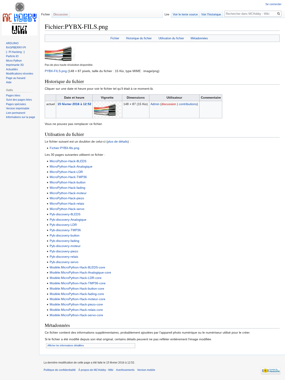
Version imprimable (17, 108)
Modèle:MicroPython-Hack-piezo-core (76, 304)
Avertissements (125, 370)
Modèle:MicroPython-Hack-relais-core (76, 309)
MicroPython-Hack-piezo (67, 198)
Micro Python (14, 60)
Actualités (12, 69)
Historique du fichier (139, 38)
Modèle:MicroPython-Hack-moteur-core (77, 299)
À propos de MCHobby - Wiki (95, 370)
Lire (167, 14)
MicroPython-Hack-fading (67, 187)
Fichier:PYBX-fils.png (64, 148)
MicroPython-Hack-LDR (66, 172)
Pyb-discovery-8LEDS (65, 214)
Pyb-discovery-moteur (65, 246)
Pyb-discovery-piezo (64, 251)
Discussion (60, 14)
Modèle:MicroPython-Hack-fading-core (77, 294)
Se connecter (273, 4)
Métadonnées (199, 38)
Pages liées (13, 95)
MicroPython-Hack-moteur (68, 193)
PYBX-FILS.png (56, 71)
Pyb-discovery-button (64, 235)
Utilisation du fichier (171, 38)
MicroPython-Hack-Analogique (71, 166)
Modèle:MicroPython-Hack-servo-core (76, 315)
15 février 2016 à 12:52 (74, 104)
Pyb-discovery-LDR (63, 224)
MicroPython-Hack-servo (67, 209)
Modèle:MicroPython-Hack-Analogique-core (80, 272)
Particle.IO (12, 56)
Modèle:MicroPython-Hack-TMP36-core (78, 283)
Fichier (114, 38)
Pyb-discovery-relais (64, 256)
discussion (168, 104)
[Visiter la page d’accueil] (19, 18)
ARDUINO (12, 43)
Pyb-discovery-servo (64, 262)
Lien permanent (15, 112)
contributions (188, 104)
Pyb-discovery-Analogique (68, 219)
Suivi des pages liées (19, 99)
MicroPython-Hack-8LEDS (68, 161)
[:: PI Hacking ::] (15, 52)
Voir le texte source (185, 14)
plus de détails (118, 141)
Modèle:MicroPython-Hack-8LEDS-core (77, 267)
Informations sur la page (20, 117)
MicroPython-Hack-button (68, 182)
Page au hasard (15, 78)
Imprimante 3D (15, 64)
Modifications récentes (19, 73)
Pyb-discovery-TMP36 (65, 230)
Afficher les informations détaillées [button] (65, 345)
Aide (9, 82)
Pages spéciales (16, 104)
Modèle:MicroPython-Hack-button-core (77, 288)
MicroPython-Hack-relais (67, 203)
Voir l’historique (211, 14)
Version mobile (146, 370)
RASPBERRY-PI (16, 47)
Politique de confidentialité (60, 370)
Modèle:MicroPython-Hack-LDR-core (76, 278)
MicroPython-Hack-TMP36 (68, 177)
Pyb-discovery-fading (64, 241)
